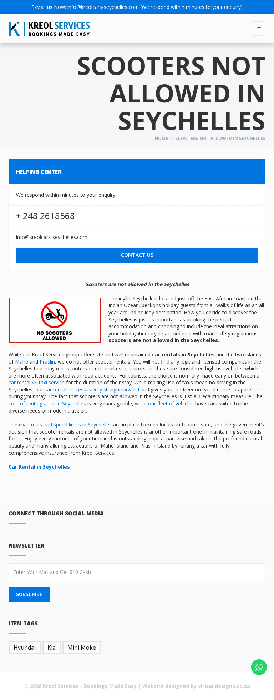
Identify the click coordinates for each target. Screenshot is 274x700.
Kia (51, 647)
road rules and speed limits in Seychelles (65, 424)
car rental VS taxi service (37, 382)
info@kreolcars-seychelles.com (103, 7)
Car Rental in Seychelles (39, 466)
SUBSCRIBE (29, 594)
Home (161, 138)
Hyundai (25, 647)
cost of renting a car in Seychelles (47, 403)
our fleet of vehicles (171, 403)
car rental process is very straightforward (92, 389)
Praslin (47, 361)
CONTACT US (137, 254)
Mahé (21, 361)
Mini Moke (81, 647)
